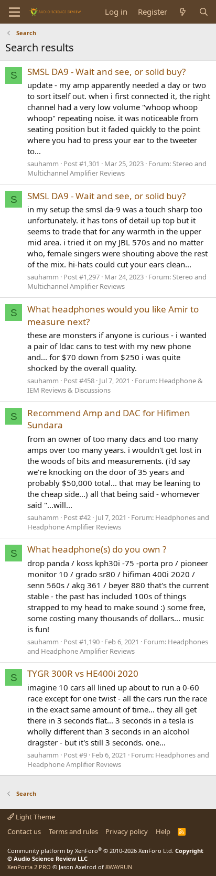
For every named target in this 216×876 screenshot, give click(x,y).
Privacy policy (126, 831)
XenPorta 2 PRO (29, 867)
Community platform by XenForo (90, 851)
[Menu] (14, 12)
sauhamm (43, 163)
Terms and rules (73, 831)
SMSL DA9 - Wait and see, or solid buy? (106, 72)
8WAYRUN (118, 867)
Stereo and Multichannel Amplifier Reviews (117, 168)
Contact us (24, 831)
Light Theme (34, 816)
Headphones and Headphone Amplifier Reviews (118, 522)
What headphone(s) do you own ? (96, 549)
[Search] (203, 11)
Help (163, 831)
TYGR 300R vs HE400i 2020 (82, 673)
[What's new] (182, 11)
